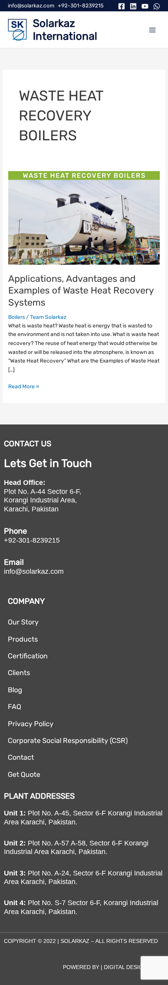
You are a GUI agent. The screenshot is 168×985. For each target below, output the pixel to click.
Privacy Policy (31, 724)
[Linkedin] (133, 6)
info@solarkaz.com (31, 5)
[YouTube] (144, 6)
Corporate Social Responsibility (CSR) (68, 740)
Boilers (16, 317)
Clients (19, 672)
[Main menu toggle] (153, 30)
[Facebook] (121, 6)
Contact (21, 757)
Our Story (23, 622)
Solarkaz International (65, 29)
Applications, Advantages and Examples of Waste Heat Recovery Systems (81, 290)
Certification (28, 656)
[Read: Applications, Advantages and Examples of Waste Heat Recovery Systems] (84, 217)
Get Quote (24, 774)
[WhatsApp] (156, 6)
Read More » (23, 385)
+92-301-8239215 (81, 5)
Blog (15, 690)
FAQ (14, 706)
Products (23, 639)
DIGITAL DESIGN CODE (134, 967)
